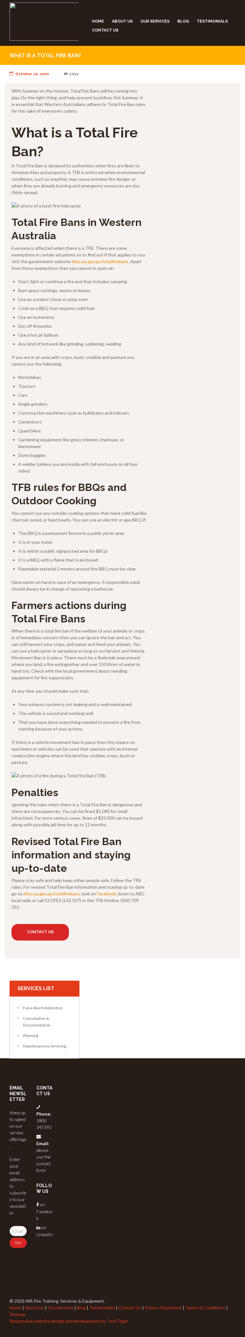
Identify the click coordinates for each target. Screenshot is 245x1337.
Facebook (106, 893)
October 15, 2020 (32, 74)
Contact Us (105, 30)
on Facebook (44, 1211)
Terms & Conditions (205, 1307)
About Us (122, 21)
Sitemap (18, 1314)
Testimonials (212, 21)
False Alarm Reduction (43, 1007)
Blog (183, 21)
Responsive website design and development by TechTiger (69, 1321)
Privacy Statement (163, 1307)
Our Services (154, 21)
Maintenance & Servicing (44, 1046)
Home (98, 21)
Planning (30, 1035)
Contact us (40, 932)
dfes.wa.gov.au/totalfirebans (99, 261)
